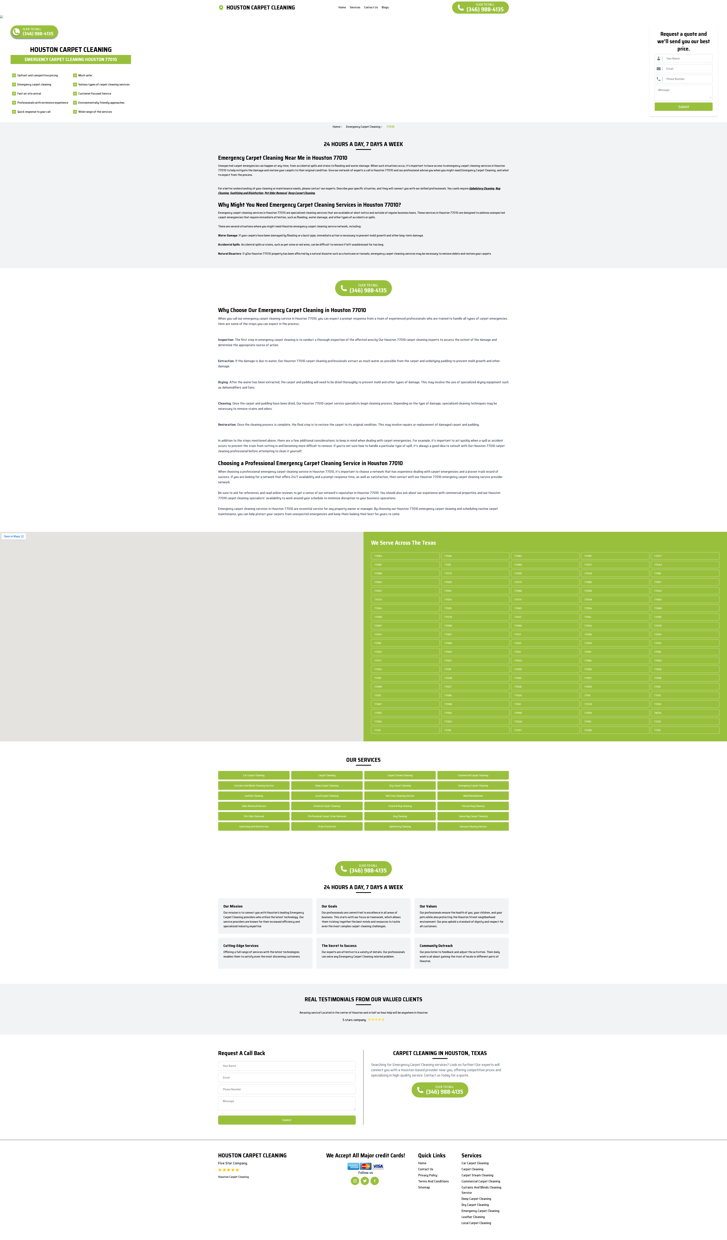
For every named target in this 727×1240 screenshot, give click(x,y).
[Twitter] (365, 1181)
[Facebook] (375, 1181)
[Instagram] (355, 1181)
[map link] (222, 8)
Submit (683, 107)
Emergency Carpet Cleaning (363, 126)
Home (336, 126)
